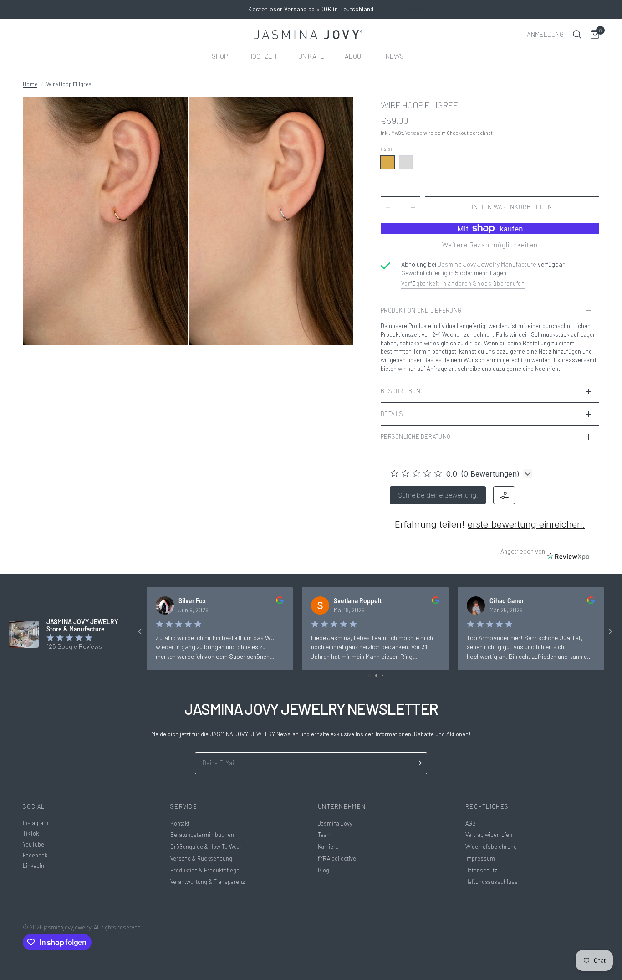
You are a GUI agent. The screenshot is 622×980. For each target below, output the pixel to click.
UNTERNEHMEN (342, 807)
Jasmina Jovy (335, 823)
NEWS (395, 56)
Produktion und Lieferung (421, 310)
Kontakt (179, 823)
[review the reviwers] (280, 601)
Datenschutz (481, 870)
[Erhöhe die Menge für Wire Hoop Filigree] (413, 207)
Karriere (328, 846)
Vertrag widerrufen (488, 834)
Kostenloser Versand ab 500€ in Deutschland (310, 9)
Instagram (35, 822)
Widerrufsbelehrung (491, 846)
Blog (323, 870)
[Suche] (577, 34)
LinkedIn (33, 865)
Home (30, 84)
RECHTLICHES (487, 807)
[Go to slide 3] (382, 675)
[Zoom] (168, 116)
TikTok (31, 833)
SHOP (220, 56)
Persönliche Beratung (415, 436)
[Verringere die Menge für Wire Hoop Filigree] (388, 207)
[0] (592, 34)
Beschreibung (402, 391)
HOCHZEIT (263, 56)
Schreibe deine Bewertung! (438, 495)
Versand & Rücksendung (201, 858)
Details (392, 413)
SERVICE (183, 807)
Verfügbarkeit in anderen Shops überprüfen (463, 283)
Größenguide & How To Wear (206, 846)
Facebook (35, 855)
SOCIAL (34, 807)
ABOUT (355, 56)
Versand (414, 133)
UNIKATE (311, 56)
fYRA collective (337, 858)
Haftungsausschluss (491, 881)
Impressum (480, 858)
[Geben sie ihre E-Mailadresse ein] (418, 763)
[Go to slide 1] (369, 675)
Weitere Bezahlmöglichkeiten (489, 245)
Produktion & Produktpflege (205, 870)
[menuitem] (223, 56)
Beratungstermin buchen (202, 834)
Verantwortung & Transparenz (207, 881)
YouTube (33, 844)
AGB (470, 823)
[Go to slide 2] (376, 675)
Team (324, 834)
